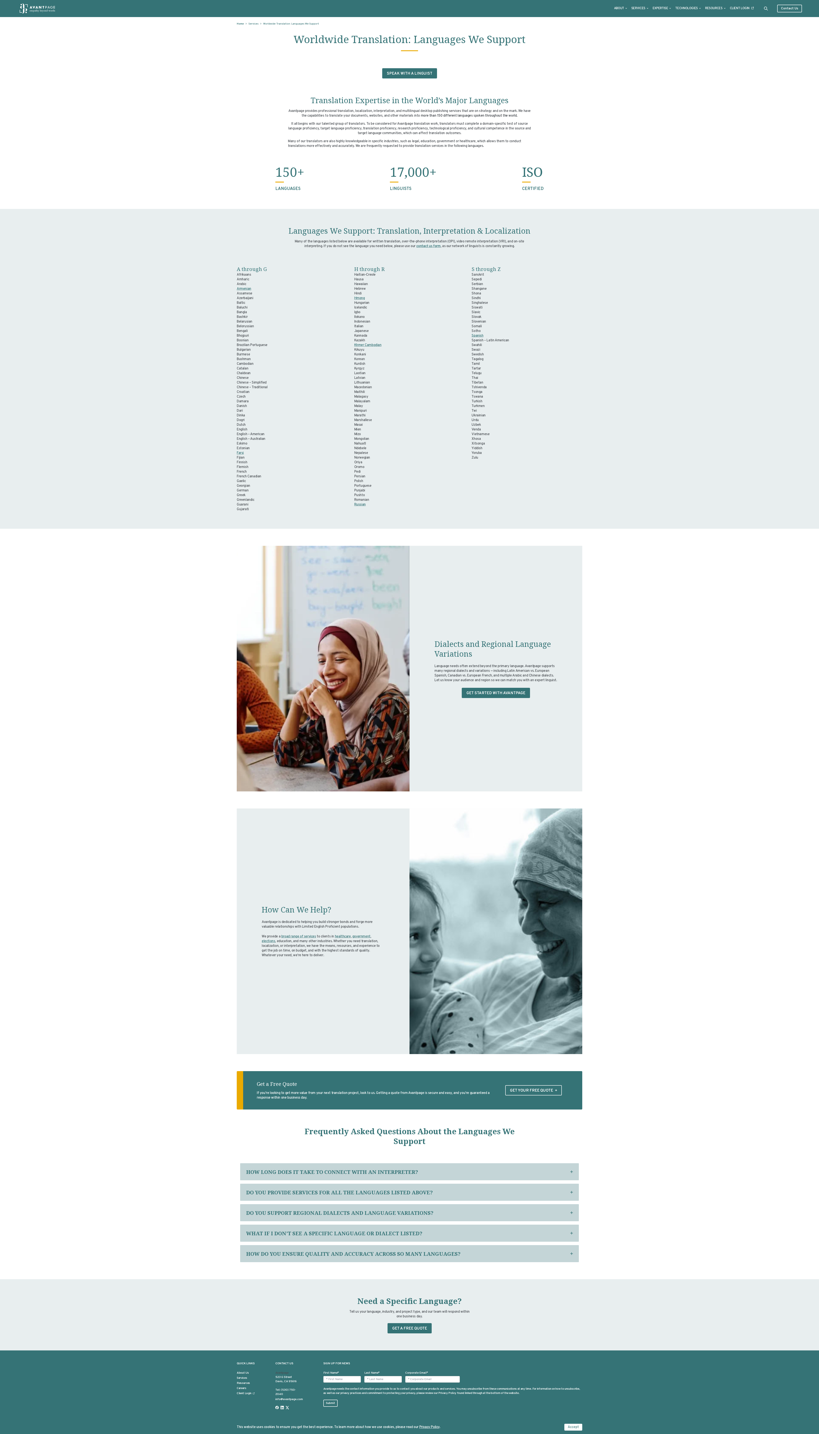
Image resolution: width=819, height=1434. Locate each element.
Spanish (477, 336)
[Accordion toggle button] (571, 1171)
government (361, 936)
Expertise (660, 8)
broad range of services (298, 936)
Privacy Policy (429, 1427)
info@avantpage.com (289, 1399)
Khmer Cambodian (368, 345)
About (619, 8)
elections (268, 941)
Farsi (240, 453)
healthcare (343, 936)
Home (240, 24)
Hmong (359, 298)
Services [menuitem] (242, 1378)
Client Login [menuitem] (244, 1393)
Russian (360, 505)
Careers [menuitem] (241, 1388)
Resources (714, 8)
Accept (573, 1427)
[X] (287, 1407)
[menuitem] (620, 8)
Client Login (740, 8)
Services (638, 8)
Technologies (686, 8)
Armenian (244, 289)
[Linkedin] (282, 1407)
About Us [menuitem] (243, 1373)
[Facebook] (277, 1407)
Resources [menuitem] (243, 1383)
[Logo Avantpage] (37, 8)
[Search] (766, 8)
